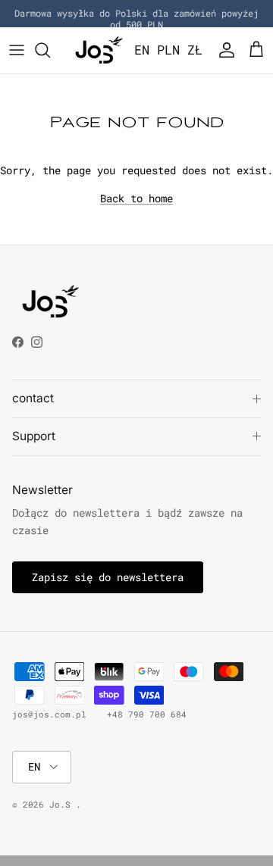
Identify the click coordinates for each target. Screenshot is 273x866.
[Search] (50, 50)
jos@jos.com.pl (49, 714)
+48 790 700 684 (147, 714)
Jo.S (62, 804)
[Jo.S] (98, 50)
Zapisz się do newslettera (108, 577)
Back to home (136, 198)
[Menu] (16, 50)
